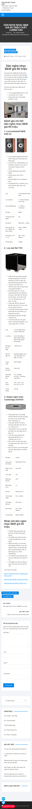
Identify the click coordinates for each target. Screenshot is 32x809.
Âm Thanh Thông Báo (10, 735)
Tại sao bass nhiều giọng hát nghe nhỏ (15, 749)
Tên (5, 652)
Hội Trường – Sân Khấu (10, 716)
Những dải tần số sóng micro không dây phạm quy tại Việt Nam (15, 761)
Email (5, 663)
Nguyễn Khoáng (9, 56)
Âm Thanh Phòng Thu (10, 730)
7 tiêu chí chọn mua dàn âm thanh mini (18, 614)
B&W (26, 77)
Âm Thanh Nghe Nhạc (11, 52)
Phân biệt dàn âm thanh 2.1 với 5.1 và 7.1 (15, 583)
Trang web (6, 673)
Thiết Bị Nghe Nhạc (10, 725)
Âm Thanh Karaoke (10, 49)
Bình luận (6, 632)
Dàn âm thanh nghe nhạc (10, 593)
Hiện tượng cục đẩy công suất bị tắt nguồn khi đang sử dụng (14, 768)
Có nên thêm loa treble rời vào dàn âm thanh (15, 755)
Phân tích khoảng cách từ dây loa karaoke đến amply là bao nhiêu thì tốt (15, 775)
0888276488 (10, 806)
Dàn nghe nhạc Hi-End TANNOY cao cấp (15, 606)
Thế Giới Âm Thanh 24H (8, 3)
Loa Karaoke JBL (24, 806)
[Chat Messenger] (3, 802)
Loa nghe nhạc (7, 596)
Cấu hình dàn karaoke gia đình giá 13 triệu (16, 579)
